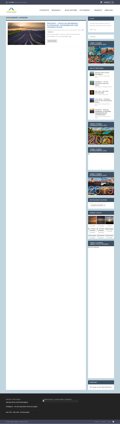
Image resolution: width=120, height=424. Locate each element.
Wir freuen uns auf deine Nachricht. (101, 387)
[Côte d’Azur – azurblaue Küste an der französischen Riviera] (92, 100)
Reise (79, 30)
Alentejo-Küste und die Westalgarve (102, 73)
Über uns (109, 10)
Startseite (44, 10)
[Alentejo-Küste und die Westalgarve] (92, 74)
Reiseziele (56, 10)
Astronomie (105, 94)
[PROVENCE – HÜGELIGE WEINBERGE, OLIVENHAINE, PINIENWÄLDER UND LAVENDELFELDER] (26, 33)
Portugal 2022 (106, 76)
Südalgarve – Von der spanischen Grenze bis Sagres (102, 83)
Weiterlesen (52, 41)
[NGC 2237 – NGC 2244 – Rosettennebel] (92, 92)
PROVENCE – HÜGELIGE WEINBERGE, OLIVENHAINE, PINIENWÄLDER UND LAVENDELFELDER (62, 25)
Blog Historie (71, 10)
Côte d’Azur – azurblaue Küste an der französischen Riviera (103, 100)
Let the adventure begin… (21, 2)
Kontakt (109, 421)
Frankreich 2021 (73, 30)
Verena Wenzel (57, 30)
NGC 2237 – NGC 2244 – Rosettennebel (102, 92)
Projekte (98, 10)
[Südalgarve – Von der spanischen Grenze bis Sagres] (92, 83)
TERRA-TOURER (14, 421)
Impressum (97, 421)
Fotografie (85, 10)
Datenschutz (103, 421)
